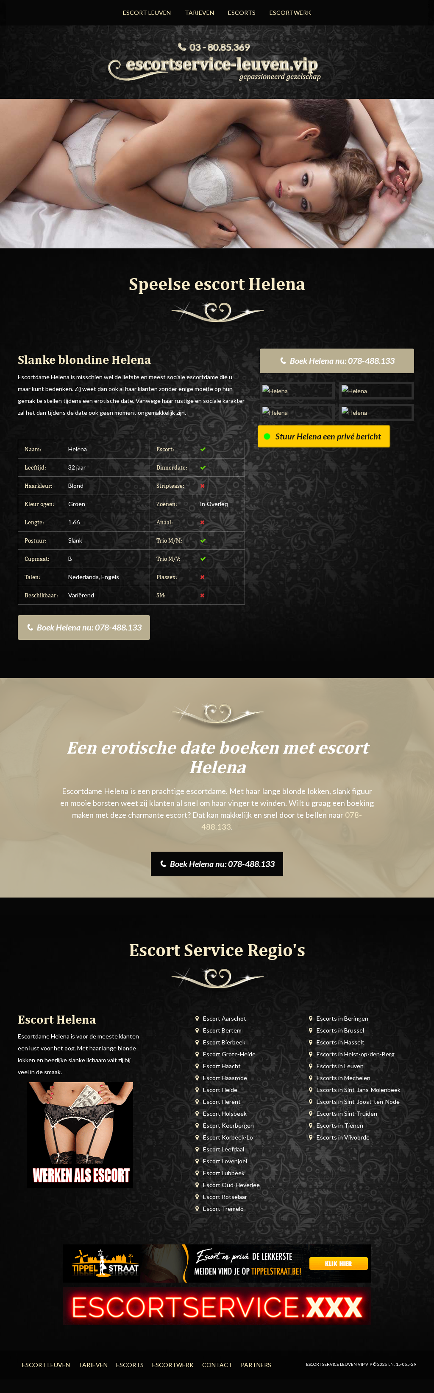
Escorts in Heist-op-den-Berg (356, 1054)
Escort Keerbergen (228, 1125)
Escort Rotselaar (225, 1196)
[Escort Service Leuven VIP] (217, 67)
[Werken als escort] (80, 1134)
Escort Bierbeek (224, 1042)
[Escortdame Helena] (297, 390)
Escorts (242, 12)
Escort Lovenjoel (225, 1161)
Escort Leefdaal (223, 1149)
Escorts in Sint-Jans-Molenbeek (359, 1089)
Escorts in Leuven (340, 1065)
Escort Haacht (222, 1065)
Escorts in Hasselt (340, 1042)
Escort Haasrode (225, 1077)
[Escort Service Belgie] (217, 1305)
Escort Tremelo (223, 1208)
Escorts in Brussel (340, 1030)
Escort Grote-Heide (229, 1054)
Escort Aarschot (224, 1018)
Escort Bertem (222, 1030)
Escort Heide (220, 1089)
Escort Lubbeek (224, 1172)
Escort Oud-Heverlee (231, 1184)
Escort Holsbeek (225, 1113)
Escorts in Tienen (340, 1125)
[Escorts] (217, 1262)
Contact (217, 1364)
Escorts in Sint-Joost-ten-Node (358, 1101)
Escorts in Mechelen (343, 1077)
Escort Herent (222, 1101)
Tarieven (199, 12)
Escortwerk (290, 12)
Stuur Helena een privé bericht (328, 436)
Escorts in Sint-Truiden (347, 1113)
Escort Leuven (147, 12)
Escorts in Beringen (342, 1018)
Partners (256, 1364)
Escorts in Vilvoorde (343, 1137)
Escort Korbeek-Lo (228, 1137)
